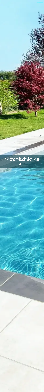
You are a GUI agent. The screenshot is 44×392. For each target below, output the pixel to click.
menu (39, 2)
